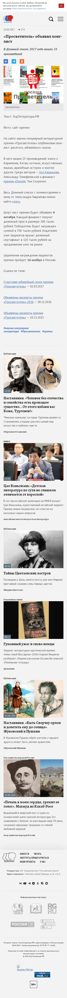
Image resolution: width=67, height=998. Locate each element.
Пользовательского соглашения (29, 8)
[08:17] (33, 602)
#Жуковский (10, 748)
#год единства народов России (19, 835)
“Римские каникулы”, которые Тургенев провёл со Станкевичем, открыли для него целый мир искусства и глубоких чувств (32, 421)
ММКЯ (7, 441)
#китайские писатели (15, 519)
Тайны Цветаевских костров (27, 573)
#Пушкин (21, 748)
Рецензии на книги (13, 599)
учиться (44, 857)
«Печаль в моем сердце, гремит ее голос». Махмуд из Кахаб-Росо (31, 804)
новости (24, 853)
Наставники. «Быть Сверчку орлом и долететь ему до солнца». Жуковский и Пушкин (32, 727)
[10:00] (33, 357)
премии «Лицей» (15, 181)
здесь (16, 201)
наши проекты (27, 861)
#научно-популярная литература (16, 329)
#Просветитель (30, 331)
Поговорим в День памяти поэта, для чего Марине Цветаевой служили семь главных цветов (33, 581)
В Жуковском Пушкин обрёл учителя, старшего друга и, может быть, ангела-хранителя (31, 740)
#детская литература (37, 519)
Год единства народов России (19, 757)
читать (37, 853)
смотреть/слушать (30, 857)
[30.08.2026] (33, 681)
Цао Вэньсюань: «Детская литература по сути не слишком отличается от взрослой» (30, 490)
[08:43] (33, 532)
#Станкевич (20, 431)
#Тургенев (9, 431)
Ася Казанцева (49, 172)
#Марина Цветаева (13, 590)
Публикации (10, 353)
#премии (47, 331)
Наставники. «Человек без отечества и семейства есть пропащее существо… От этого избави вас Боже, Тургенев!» (33, 404)
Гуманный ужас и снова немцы (29, 644)
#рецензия (9, 668)
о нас (42, 861)
